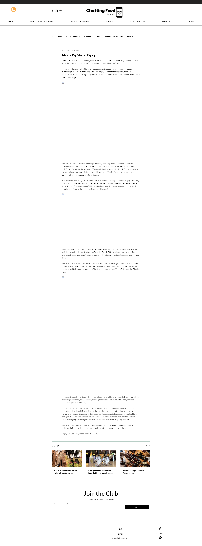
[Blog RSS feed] (13, 9)
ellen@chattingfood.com (120, 538)
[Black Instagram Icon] (56, 10)
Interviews (88, 36)
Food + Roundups (73, 36)
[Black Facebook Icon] (52, 10)
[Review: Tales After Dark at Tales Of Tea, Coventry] (67, 458)
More (129, 36)
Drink (99, 36)
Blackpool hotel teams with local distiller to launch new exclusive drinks (99, 471)
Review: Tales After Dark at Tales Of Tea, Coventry (65, 471)
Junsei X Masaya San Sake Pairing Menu (133, 471)
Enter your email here (60, 504)
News (60, 36)
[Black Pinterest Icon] (60, 10)
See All (148, 446)
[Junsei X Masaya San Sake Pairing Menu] (135, 458)
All (52, 36)
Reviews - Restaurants (114, 36)
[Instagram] (160, 537)
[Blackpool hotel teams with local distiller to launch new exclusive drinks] (101, 458)
